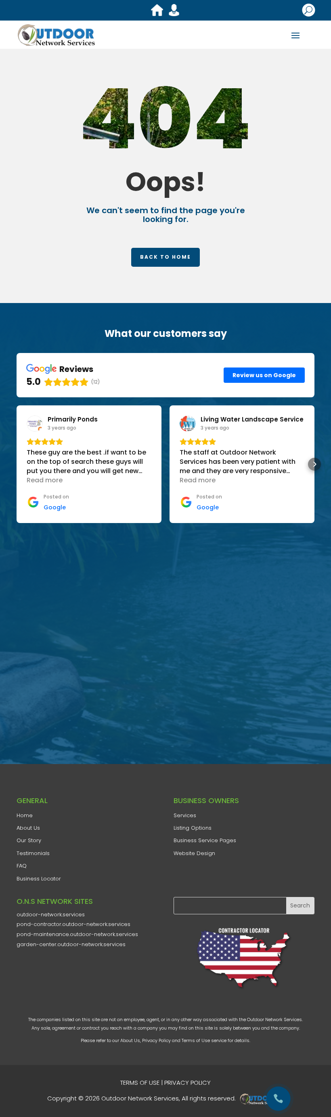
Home (25, 815)
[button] (16, 464)
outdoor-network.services (51, 914)
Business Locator (39, 878)
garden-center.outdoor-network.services (71, 944)
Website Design (194, 853)
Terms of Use (196, 1040)
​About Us (28, 828)
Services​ (185, 815)
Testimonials (33, 853)
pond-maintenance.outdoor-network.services (77, 934)
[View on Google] (35, 423)
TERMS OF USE (139, 1082)
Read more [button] (45, 480)
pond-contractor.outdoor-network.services (73, 924)
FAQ (22, 866)
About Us (130, 1040)
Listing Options (193, 828)
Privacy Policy (156, 1040)
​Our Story (29, 840)
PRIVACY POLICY (187, 1082)
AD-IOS (261, 1099)
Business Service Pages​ (205, 840)
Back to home (165, 256)
